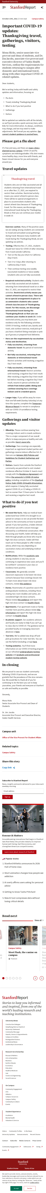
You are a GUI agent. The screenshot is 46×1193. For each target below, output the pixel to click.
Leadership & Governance (14, 1044)
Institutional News (11, 1042)
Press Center (36, 1141)
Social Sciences (11, 1078)
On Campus (10, 1085)
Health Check (34, 602)
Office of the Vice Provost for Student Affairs (21, 737)
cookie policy (34, 1183)
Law (7, 1073)
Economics (9, 1066)
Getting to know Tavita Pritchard (19, 891)
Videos (4, 1131)
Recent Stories (35, 1134)
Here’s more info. (23, 442)
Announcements (22, 1134)
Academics (9, 1115)
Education (9, 1068)
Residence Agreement (29, 474)
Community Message (13, 1032)
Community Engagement (14, 1089)
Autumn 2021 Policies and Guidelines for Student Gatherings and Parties (22, 458)
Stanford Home (12, 1168)
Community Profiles (15, 1131)
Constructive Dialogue (13, 1024)
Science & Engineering (13, 1076)
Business (9, 1061)
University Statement (13, 1029)
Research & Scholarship (15, 1052)
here (18, 631)
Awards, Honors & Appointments (16, 1034)
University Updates (8, 1134)
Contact (5, 1141)
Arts (7, 1092)
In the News (28, 1131)
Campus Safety (38, 19)
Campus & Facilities (12, 1037)
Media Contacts (24, 1141)
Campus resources (12, 1097)
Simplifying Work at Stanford (15, 1027)
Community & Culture (13, 1102)
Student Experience (13, 1111)
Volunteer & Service (12, 1120)
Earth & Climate (11, 1063)
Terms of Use (29, 1168)
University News (12, 1020)
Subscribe (13, 1141)
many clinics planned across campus (21, 149)
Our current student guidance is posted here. (21, 133)
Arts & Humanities (11, 1058)
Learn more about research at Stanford (19, 852)
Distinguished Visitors (13, 1039)
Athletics (9, 1094)
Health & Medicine (12, 1071)
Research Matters (12, 1055)
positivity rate (33, 555)
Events (8, 1104)
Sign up (7, 797)
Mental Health (10, 1118)
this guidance (25, 583)
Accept (16, 1188)
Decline (29, 1188)
